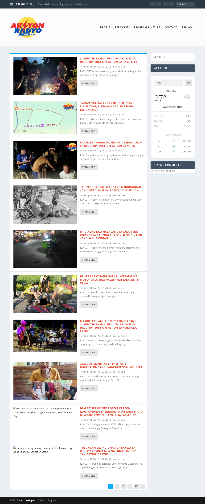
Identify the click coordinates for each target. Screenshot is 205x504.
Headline (116, 66)
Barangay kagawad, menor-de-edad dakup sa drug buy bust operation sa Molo (111, 144)
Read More (88, 83)
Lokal (123, 114)
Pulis (123, 66)
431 (136, 486)
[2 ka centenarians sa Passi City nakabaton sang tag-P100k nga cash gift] (45, 381)
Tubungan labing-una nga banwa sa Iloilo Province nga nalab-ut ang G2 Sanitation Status (108, 451)
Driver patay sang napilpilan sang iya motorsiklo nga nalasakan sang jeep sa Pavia (110, 280)
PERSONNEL (122, 27)
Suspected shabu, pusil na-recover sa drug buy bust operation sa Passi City (108, 60)
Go (188, 82)
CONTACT (171, 27)
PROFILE (105, 27)
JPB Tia (93, 66)
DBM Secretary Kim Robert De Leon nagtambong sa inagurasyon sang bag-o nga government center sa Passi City (111, 412)
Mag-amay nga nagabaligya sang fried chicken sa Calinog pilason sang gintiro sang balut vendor (111, 235)
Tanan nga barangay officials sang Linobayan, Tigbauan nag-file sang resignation (107, 106)
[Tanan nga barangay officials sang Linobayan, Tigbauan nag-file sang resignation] (45, 117)
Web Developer (27, 500)
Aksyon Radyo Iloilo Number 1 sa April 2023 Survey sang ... (60, 4)
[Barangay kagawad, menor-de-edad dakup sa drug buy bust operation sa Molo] (45, 160)
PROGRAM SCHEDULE (147, 27)
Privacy (187, 27)
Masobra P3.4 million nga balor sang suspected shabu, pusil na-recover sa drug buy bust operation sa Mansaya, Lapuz (108, 326)
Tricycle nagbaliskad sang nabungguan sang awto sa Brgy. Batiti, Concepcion (110, 188)
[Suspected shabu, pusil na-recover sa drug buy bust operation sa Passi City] (45, 76)
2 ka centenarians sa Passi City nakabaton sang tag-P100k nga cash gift (111, 365)
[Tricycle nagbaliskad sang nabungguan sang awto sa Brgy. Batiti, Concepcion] (45, 204)
